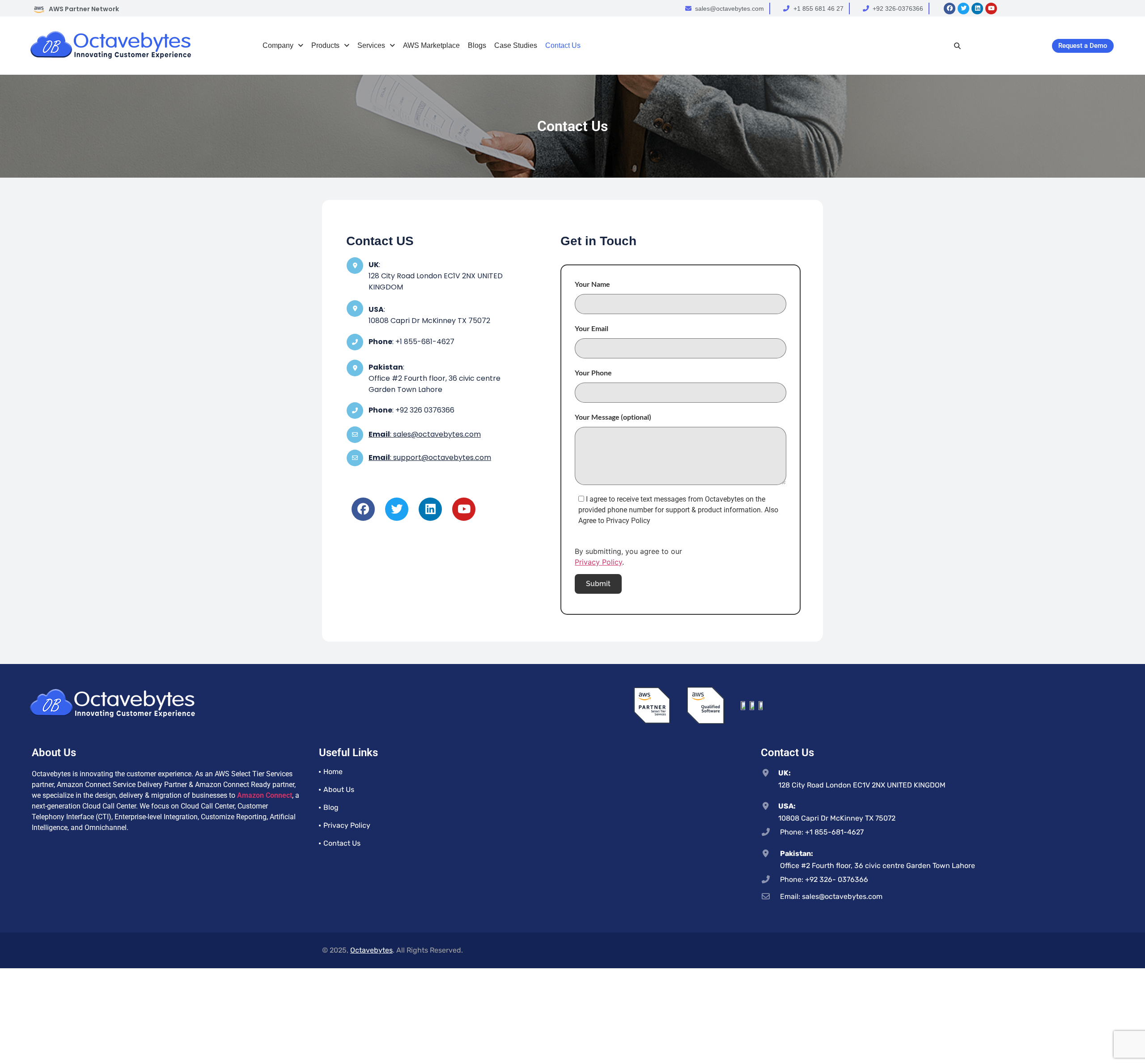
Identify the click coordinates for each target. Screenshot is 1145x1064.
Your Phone (593, 372)
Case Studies (515, 45)
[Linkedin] (977, 8)
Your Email (591, 328)
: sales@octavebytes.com (425, 434)
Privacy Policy (598, 562)
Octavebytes (371, 950)
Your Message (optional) (613, 417)
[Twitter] (963, 8)
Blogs (477, 45)
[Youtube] (991, 8)
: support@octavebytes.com (430, 457)
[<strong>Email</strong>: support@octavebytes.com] (355, 458)
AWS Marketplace (431, 45)
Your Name (592, 284)
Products (325, 45)
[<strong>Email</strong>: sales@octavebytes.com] (355, 434)
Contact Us (563, 45)
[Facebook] (949, 8)
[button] (283, 45)
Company (278, 45)
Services (371, 45)
